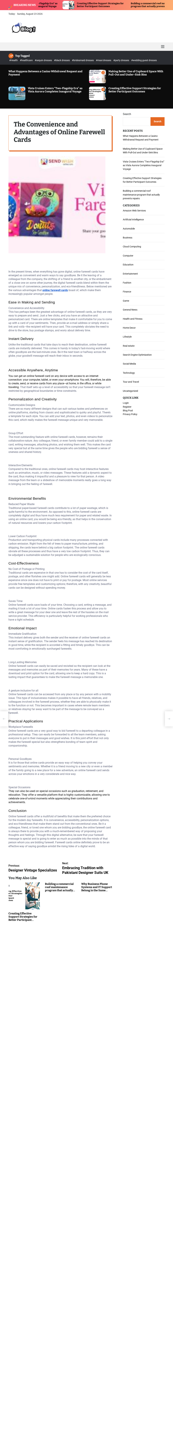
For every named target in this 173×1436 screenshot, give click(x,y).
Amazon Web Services (134, 210)
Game (126, 300)
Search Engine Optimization (137, 354)
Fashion (127, 282)
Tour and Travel (131, 381)
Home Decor (129, 327)
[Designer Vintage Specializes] (4, 718)
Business (127, 237)
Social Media (129, 363)
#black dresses (62, 60)
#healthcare (26, 60)
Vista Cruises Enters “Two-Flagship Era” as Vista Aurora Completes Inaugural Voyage (55, 90)
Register (127, 406)
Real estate (128, 345)
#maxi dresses (104, 60)
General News (130, 309)
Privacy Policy (130, 414)
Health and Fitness (132, 318)
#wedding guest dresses (144, 60)
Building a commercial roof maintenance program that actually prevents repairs (123, 5)
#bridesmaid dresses (83, 60)
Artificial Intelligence (133, 219)
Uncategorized (130, 391)
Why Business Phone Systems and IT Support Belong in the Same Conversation (96, 888)
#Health (13, 60)
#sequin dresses (43, 60)
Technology (129, 372)
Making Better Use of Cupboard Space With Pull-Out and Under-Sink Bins (135, 73)
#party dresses (121, 60)
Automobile (129, 228)
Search (127, 114)
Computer (128, 255)
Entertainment (130, 273)
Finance (127, 291)
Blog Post (128, 410)
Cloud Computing (132, 246)
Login (126, 403)
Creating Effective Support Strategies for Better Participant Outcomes (69, 5)
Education (128, 264)
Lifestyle (127, 336)
